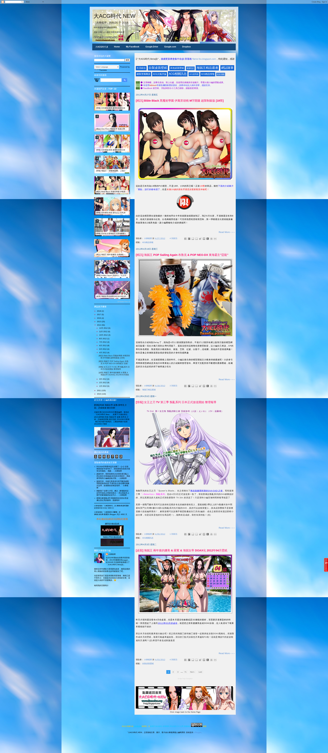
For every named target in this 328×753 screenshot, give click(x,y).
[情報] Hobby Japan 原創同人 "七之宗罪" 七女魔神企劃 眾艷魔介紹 (122, 275)
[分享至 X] (204, 238)
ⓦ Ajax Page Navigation (185, 678)
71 (185, 672)
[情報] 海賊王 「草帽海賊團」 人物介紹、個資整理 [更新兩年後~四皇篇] (124, 171)
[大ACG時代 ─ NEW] (112, 535)
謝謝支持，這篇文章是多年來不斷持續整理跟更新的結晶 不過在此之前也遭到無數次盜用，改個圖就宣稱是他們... (112, 483)
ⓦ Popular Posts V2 (123, 301)
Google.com (170, 47)
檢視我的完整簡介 (101, 585)
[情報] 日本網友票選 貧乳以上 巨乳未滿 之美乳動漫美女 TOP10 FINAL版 (125, 213)
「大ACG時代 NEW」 (110, 512)
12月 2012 (103, 328)
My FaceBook (132, 47)
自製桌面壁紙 (158, 68)
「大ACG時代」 (108, 506)
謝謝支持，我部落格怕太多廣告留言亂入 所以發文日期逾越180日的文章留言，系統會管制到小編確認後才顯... (113, 476)
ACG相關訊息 (178, 74)
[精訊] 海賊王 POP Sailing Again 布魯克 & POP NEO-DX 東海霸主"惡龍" (182, 254)
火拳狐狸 (112, 554)
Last (200, 672)
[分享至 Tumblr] (207, 238)
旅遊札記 (190, 68)
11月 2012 (103, 332)
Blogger (198, 732)
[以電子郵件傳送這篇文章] (215, 238)
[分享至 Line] (193, 238)
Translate (103, 70)
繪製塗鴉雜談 (143, 74)
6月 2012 (103, 345)
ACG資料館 (194, 74)
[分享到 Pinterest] (211, 238)
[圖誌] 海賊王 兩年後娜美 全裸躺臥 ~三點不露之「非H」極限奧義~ (122, 255)
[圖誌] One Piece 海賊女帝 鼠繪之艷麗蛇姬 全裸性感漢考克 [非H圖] (123, 129)
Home (117, 47)
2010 (99, 394)
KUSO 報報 (220, 74)
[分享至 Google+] (189, 238)
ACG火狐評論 (159, 74)
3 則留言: (174, 386)
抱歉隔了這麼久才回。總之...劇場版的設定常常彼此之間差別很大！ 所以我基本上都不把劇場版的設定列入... (112, 493)
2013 (99, 322)
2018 (99, 311)
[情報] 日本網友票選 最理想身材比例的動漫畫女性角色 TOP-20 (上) (123, 108)
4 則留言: (174, 238)
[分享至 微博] (200, 238)
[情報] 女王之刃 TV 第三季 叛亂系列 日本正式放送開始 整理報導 (176, 402)
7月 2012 (103, 342)
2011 (99, 390)
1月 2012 (103, 386)
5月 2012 (103, 349)
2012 (99, 325)
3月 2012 (103, 379)
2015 (99, 318)
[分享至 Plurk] (196, 238)
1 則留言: (174, 534)
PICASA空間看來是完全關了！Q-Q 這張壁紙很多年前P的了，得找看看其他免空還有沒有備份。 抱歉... (113, 469)
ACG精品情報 (207, 74)
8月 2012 (103, 339)
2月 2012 (103, 382)
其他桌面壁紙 (177, 68)
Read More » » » (226, 232)
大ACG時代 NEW (114, 16)
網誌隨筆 (227, 68)
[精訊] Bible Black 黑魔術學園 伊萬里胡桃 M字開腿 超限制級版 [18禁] (180, 100)
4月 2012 (103, 353)
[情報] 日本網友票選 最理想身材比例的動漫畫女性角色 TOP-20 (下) (123, 150)
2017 (99, 314)
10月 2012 (103, 335)
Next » (192, 672)
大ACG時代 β (101, 47)
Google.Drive (151, 47)
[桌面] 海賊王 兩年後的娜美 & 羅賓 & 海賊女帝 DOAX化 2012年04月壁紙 (181, 550)
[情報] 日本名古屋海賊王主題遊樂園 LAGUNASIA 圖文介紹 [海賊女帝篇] (124, 234)
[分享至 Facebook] (185, 238)
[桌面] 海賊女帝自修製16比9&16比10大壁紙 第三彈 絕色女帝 (120, 296)
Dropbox (186, 47)
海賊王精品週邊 (207, 68)
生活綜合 (141, 68)
